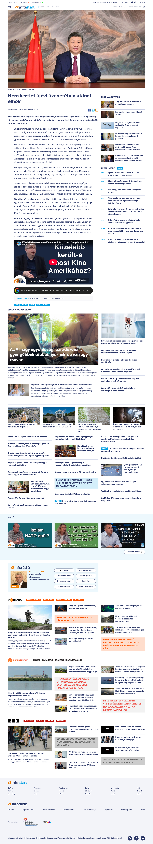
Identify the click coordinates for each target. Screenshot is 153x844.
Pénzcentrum (33, 600)
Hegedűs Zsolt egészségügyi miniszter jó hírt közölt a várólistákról (61, 385)
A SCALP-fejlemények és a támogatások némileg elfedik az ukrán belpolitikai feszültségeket (119, 439)
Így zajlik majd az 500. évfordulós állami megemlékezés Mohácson (57, 426)
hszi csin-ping (42, 305)
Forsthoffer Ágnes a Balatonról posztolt (26, 498)
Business (29, 721)
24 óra (41, 7)
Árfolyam (48, 600)
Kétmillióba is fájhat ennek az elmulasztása (27, 437)
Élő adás (65, 570)
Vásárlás (47, 660)
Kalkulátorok (73, 660)
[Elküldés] (96, 110)
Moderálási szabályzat (86, 838)
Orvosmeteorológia (90, 810)
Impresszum (52, 838)
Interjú (61, 791)
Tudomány (37, 788)
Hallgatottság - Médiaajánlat (35, 838)
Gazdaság (11, 794)
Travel (50, 721)
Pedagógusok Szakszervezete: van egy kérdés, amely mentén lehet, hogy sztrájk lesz (40, 486)
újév (32, 305)
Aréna (143, 810)
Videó (113, 794)
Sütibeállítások (116, 838)
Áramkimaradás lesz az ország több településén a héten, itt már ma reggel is (127, 427)
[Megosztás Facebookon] (89, 110)
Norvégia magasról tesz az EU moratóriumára (75, 472)
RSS (108, 838)
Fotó (138, 788)
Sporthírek (109, 810)
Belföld (10, 788)
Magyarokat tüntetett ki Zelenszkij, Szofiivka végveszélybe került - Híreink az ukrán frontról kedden (29, 635)
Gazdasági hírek (126, 810)
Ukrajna (50, 7)
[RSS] (130, 838)
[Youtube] (143, 838)
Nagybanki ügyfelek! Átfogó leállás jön (72, 494)
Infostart (12, 110)
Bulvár (87, 788)
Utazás (59, 660)
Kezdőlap (18, 298)
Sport (40, 721)
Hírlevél (139, 791)
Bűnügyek (88, 791)
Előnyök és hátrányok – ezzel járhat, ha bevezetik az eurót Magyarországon (74, 483)
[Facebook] (136, 838)
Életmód (62, 794)
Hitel (36, 660)
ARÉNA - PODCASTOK (135, 7)
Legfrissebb (115, 788)
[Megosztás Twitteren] (93, 110)
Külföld (26, 298)
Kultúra (36, 791)
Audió (113, 791)
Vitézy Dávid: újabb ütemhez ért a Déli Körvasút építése (22, 426)
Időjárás (139, 794)
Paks (57, 7)
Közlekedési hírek (49, 810)
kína (16, 305)
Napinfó (88, 794)
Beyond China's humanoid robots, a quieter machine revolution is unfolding (76, 742)
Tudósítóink (63, 788)
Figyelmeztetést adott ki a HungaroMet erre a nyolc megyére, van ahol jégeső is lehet (89, 428)
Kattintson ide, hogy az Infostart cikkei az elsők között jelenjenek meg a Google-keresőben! (54, 290)
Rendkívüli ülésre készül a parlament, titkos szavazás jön (86, 448)
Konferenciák (63, 600)
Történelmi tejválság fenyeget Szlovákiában (121, 491)
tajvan (24, 305)
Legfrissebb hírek (28, 810)
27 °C (143, 2)
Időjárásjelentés (69, 810)
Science (60, 721)
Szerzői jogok (101, 838)
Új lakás (78, 600)
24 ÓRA (120, 168)
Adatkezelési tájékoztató (67, 838)
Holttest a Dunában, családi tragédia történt (121, 458)
